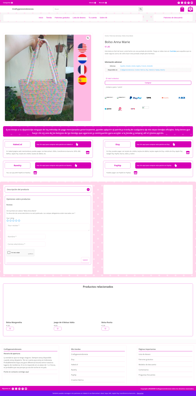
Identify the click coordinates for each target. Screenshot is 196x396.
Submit (85, 260)
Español (122, 66)
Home (107, 36)
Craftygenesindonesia (127, 70)
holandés (150, 66)
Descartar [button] (140, 393)
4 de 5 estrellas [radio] (16, 220)
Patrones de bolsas (115, 36)
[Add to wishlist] (10, 328)
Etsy (147, 70)
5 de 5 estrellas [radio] (19, 220)
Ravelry (162, 70)
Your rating (10, 218)
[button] (88, 38)
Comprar (148, 83)
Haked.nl (152, 70)
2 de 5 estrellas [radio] (10, 220)
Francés (143, 66)
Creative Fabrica (140, 70)
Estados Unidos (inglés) (133, 66)
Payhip (157, 70)
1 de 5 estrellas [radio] (7, 220)
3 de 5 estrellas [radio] (13, 220)
